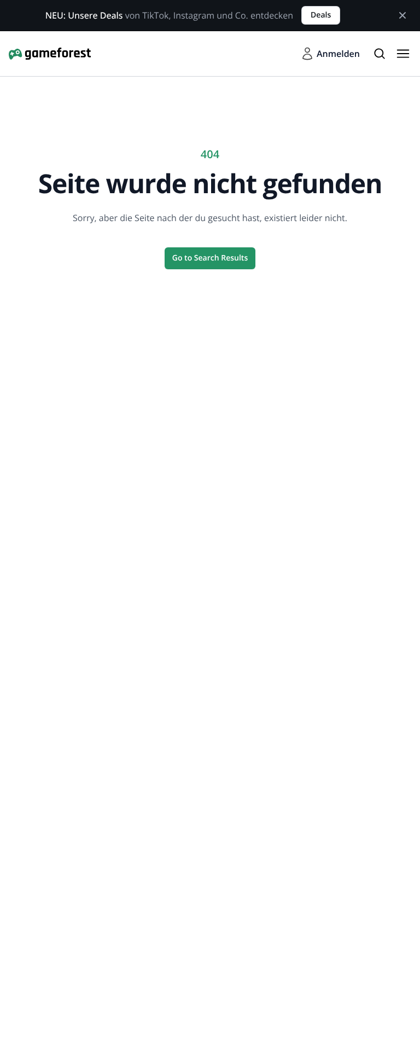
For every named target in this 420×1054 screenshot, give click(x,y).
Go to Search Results (210, 258)
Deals (321, 15)
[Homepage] (50, 54)
